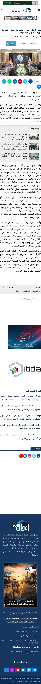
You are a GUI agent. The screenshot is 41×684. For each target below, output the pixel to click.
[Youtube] (17, 670)
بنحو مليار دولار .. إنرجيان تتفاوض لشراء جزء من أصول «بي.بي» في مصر (20, 436)
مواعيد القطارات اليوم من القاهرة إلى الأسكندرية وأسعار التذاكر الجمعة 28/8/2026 (20, 417)
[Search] (2, 10)
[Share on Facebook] (30, 81)
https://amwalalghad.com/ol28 (28, 291)
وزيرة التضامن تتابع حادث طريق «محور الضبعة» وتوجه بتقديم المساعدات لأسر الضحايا (20, 398)
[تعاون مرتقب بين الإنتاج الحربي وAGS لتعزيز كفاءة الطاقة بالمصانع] (34, 156)
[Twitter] (29, 670)
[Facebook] (34, 670)
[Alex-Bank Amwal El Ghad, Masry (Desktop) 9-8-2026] (20, 3)
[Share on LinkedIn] (15, 81)
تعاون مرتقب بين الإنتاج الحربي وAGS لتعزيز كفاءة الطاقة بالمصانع (14, 156)
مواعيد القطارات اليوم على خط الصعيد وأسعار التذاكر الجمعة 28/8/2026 (20, 427)
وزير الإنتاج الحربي (24, 299)
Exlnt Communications (32, 681)
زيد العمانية (36, 299)
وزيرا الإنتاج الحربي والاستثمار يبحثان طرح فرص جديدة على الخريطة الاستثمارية (14, 137)
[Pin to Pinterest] (20, 81)
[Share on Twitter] (25, 81)
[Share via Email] (39, 86)
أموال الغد (35, 37)
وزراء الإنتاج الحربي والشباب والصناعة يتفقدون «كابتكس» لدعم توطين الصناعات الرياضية (14, 146)
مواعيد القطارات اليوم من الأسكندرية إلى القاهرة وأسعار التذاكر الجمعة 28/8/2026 (20, 407)
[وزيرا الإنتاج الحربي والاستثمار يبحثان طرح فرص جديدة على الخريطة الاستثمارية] (34, 137)
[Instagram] (12, 670)
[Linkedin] (23, 670)
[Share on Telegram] (4, 81)
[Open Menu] (39, 10)
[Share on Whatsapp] (9, 81)
